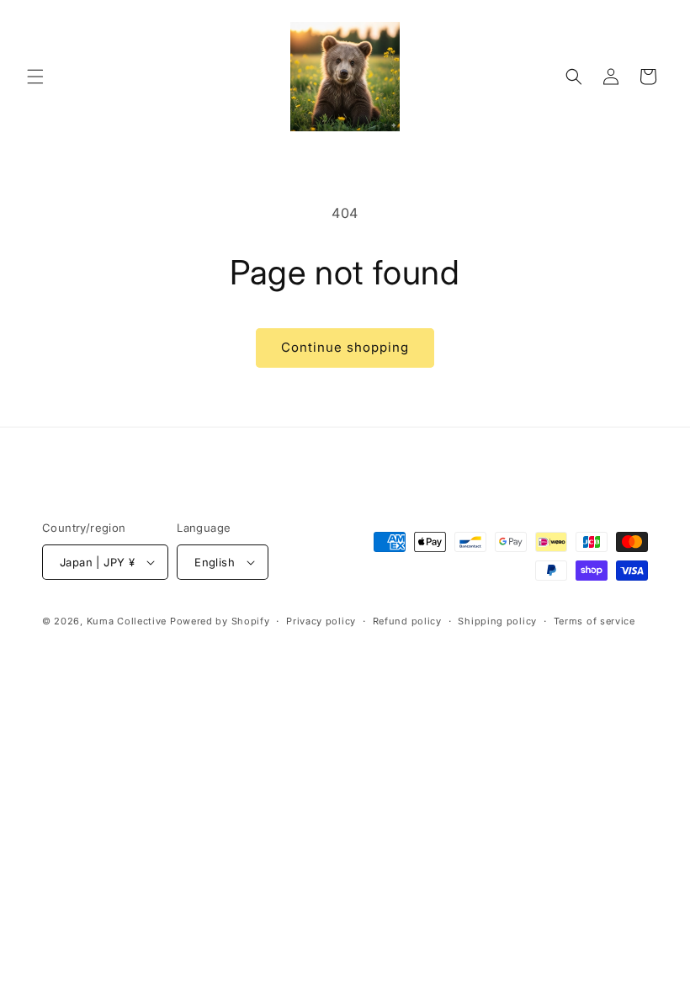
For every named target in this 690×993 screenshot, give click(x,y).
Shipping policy (497, 621)
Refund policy (407, 621)
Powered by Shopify (220, 621)
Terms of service (594, 621)
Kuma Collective (127, 621)
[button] (35, 76)
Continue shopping (345, 347)
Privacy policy (321, 621)
